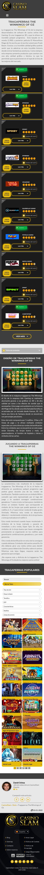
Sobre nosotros (12, 850)
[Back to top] (38, 784)
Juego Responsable (32, 852)
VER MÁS (20, 336)
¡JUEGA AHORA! (26, 84)
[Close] (7, 15)
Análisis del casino (31, 136)
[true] (21, 634)
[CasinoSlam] (22, 6)
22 (26, 768)
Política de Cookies (32, 842)
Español (22, 832)
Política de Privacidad (28, 847)
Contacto (10, 846)
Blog (8, 838)
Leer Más (12, 89)
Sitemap (10, 842)
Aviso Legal (30, 838)
